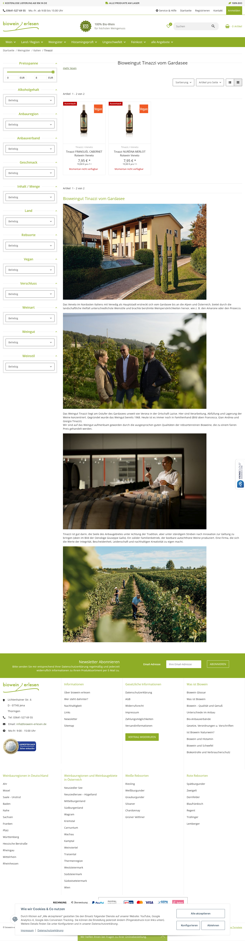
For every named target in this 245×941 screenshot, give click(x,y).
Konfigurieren (189, 925)
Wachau (69, 834)
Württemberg (11, 837)
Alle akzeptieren (201, 913)
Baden (7, 803)
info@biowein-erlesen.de (31, 724)
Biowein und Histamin (200, 739)
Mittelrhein (9, 857)
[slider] (53, 72)
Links (67, 712)
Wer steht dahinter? (76, 699)
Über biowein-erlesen (77, 692)
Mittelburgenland (74, 801)
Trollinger (192, 817)
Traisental (70, 854)
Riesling (130, 784)
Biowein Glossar (196, 692)
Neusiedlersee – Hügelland (80, 794)
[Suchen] (215, 26)
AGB (127, 699)
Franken (8, 823)
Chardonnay (132, 810)
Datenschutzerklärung (50, 930)
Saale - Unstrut (12, 797)
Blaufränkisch (195, 803)
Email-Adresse (152, 664)
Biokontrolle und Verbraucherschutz (208, 752)
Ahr (5, 784)
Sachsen (8, 817)
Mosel (6, 790)
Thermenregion (73, 861)
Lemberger (193, 823)
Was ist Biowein (196, 699)
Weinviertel (71, 847)
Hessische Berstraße (15, 843)
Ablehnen (213, 925)
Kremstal (69, 821)
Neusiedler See (73, 787)
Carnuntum (71, 827)
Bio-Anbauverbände (199, 719)
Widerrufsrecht (134, 705)
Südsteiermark (73, 874)
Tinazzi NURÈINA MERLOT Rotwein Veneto (129, 153)
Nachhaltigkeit (73, 705)
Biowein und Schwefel (200, 745)
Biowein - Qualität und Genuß (205, 705)
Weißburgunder (135, 790)
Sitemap (69, 725)
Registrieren (202, 10)
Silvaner (130, 803)
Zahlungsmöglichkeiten (139, 719)
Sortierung (182, 82)
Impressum (27, 930)
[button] (166, 10)
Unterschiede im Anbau (201, 712)
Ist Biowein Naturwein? (200, 732)
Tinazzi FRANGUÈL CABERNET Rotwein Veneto (84, 153)
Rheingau (8, 850)
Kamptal (69, 841)
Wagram (69, 814)
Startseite (186, 10)
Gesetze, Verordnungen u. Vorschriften (210, 725)
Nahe (6, 810)
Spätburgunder (196, 784)
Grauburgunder (134, 797)
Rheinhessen (10, 863)
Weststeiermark (73, 867)
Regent (191, 810)
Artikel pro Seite (208, 82)
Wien (67, 887)
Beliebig (13, 100)
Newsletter (70, 719)
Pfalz (6, 830)
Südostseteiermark (75, 880)
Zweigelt (192, 790)
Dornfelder (193, 797)
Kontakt (218, 10)
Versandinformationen (138, 725)
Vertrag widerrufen (142, 737)
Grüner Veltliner (135, 817)
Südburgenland (73, 807)
